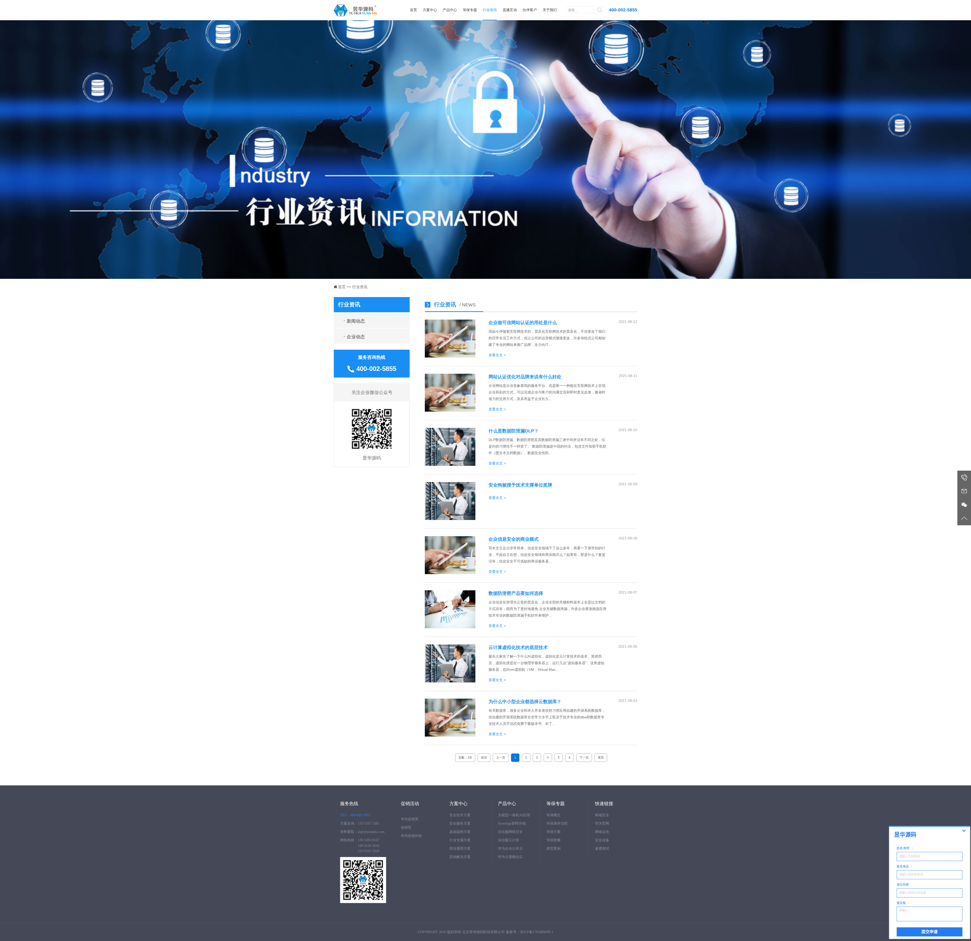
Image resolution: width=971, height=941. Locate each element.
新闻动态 (354, 320)
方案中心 (430, 10)
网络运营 (602, 832)
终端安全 (602, 815)
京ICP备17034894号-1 (536, 932)
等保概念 (553, 815)
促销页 (406, 827)
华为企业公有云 (510, 848)
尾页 (601, 757)
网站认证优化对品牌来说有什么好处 (525, 376)
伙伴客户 (530, 10)
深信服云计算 (508, 840)
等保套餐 (553, 840)
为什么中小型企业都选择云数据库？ (525, 701)
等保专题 (470, 10)
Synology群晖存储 (512, 823)
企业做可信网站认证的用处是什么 (523, 322)
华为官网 (602, 823)
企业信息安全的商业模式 (514, 539)
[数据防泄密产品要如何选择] (450, 627)
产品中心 (450, 10)
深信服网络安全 (510, 832)
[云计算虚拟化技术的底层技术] (450, 681)
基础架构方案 (460, 832)
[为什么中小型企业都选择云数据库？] (450, 735)
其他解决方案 (460, 857)
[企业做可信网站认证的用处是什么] (450, 356)
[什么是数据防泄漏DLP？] (450, 465)
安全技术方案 (460, 815)
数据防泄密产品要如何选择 (516, 593)
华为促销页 (409, 819)
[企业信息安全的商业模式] (450, 573)
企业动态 (354, 336)
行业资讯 (490, 10)
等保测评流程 (557, 823)
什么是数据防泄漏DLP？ (514, 430)
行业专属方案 (460, 840)
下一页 (584, 757)
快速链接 (604, 803)
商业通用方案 (460, 848)
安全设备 (602, 840)
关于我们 (550, 10)
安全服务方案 (460, 823)
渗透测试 (602, 848)
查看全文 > (497, 355)
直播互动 (510, 10)
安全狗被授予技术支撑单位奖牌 (520, 485)
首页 (413, 10)
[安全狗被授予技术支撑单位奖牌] (450, 519)
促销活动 (410, 803)
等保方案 (553, 832)
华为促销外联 (411, 836)
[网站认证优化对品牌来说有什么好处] (450, 410)
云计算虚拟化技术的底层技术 (518, 647)
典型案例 (553, 848)
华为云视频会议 (510, 857)
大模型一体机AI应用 (514, 815)
